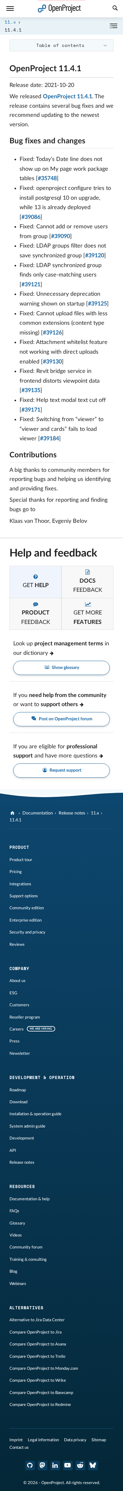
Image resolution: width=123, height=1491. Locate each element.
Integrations (20, 884)
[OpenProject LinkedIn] (55, 1465)
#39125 (97, 304)
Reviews (17, 944)
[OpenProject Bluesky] (93, 1465)
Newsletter (19, 1053)
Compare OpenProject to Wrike (37, 1380)
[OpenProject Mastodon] (42, 1465)
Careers (16, 1029)
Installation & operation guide (35, 1114)
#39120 (94, 256)
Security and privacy (27, 932)
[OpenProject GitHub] (30, 1465)
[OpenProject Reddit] (80, 1465)
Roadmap (17, 1090)
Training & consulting (28, 1259)
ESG (13, 993)
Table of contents (60, 45)
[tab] (35, 582)
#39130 (52, 362)
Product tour (20, 860)
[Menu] (10, 8)
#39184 (49, 439)
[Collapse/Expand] (113, 26)
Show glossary (65, 668)
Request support (65, 770)
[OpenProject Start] (59, 8)
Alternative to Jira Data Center (37, 1320)
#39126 (52, 333)
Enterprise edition (25, 920)
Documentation (37, 813)
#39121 (30, 285)
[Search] (115, 8)
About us (17, 981)
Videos (15, 1235)
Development (21, 1138)
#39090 (60, 236)
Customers (19, 1005)
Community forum (26, 1247)
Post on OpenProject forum (65, 719)
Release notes (72, 813)
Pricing (15, 872)
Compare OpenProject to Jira (35, 1332)
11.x (10, 22)
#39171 (30, 410)
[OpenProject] (13, 813)
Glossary (17, 1223)
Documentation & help (29, 1199)
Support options (23, 896)
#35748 (47, 178)
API (12, 1150)
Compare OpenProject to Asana (37, 1344)
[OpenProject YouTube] (68, 1465)
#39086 (30, 217)
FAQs (14, 1211)
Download (18, 1102)
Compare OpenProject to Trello (37, 1356)
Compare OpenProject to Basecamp (41, 1393)
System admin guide (27, 1126)
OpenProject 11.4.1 (67, 97)
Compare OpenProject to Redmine (40, 1405)
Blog (13, 1271)
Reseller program (24, 1017)
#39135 (30, 390)
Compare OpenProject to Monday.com (43, 1368)
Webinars (17, 1284)
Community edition (26, 908)
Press (14, 1041)
